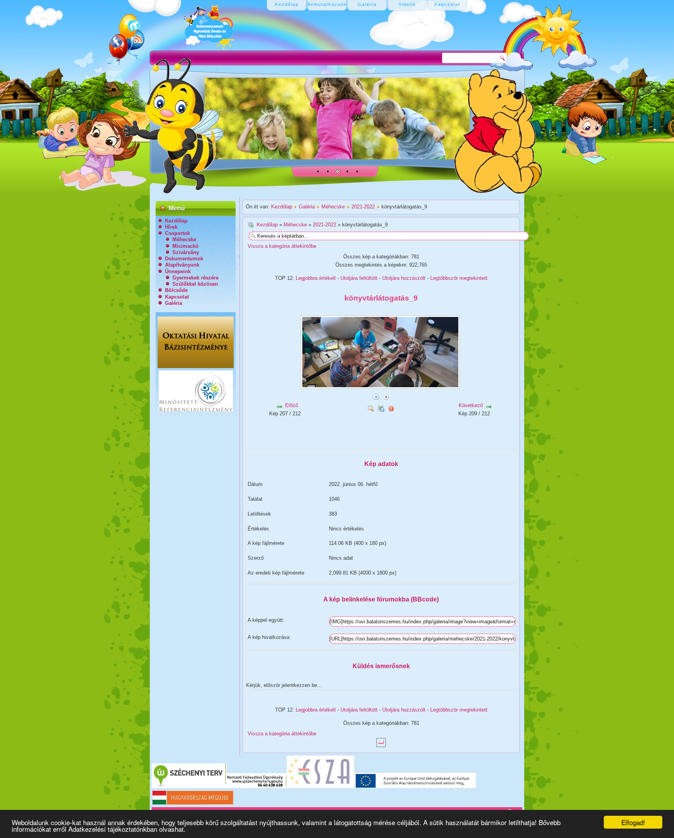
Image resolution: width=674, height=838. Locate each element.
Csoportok (177, 233)
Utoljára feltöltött (359, 278)
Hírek (171, 227)
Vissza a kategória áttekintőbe (282, 246)
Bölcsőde (176, 290)
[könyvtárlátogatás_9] (381, 386)
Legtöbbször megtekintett (459, 278)
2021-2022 (363, 207)
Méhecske (184, 239)
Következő (471, 405)
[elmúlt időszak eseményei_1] (333, 441)
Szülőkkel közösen (195, 284)
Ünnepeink (178, 271)
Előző (291, 405)
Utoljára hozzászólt (404, 278)
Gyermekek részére (195, 278)
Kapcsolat (177, 297)
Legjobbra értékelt (316, 278)
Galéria (173, 303)
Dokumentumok (184, 259)
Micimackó (185, 246)
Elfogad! (633, 822)
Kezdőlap (176, 221)
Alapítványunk (182, 265)
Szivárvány (185, 252)
